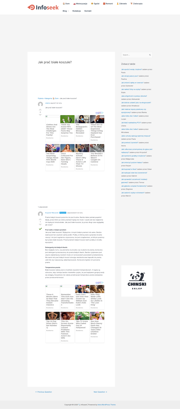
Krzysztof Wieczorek (52, 213)
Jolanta (47, 103)
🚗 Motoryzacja (80, 4)
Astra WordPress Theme (107, 405)
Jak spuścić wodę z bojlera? (131, 69)
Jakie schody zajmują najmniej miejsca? (135, 136)
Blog (65, 11)
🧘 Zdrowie (122, 4)
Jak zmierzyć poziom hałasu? (132, 162)
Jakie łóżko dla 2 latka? (129, 129)
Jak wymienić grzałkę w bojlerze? (133, 156)
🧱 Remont (108, 4)
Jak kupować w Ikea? (129, 169)
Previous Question (43, 392)
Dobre (40, 108)
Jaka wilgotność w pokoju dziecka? (134, 96)
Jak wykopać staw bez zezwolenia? (134, 173)
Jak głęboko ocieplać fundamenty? (134, 186)
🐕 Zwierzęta (136, 4)
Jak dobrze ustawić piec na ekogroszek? (136, 103)
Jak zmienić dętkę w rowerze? (132, 83)
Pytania (40, 98)
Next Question (100, 392)
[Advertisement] (62, 30)
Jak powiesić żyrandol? (129, 143)
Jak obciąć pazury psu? (129, 76)
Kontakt (87, 11)
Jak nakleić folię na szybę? (131, 89)
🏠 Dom (66, 4)
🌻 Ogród (95, 4)
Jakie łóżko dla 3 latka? (129, 116)
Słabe (40, 115)
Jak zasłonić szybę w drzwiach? (133, 193)
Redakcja (76, 11)
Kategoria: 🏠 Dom (51, 98)
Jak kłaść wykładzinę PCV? (131, 123)
